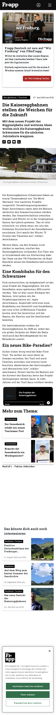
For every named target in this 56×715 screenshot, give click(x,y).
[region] (28, 679)
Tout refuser (28, 694)
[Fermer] (49, 651)
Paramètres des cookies (27, 703)
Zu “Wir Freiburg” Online (37, 78)
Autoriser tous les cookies (28, 686)
